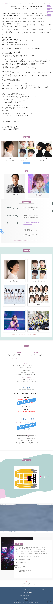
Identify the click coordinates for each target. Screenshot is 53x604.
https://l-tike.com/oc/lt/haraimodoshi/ (12, 108)
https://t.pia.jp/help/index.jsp (28, 85)
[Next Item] (50, 148)
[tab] (14, 256)
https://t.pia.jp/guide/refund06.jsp (11, 80)
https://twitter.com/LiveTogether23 (19, 44)
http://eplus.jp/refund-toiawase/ (10, 102)
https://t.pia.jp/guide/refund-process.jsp (12, 56)
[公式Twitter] (49, 1)
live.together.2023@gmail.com (10, 129)
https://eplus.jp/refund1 (8, 99)
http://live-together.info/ (21, 571)
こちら (29, 406)
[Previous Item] (3, 148)
